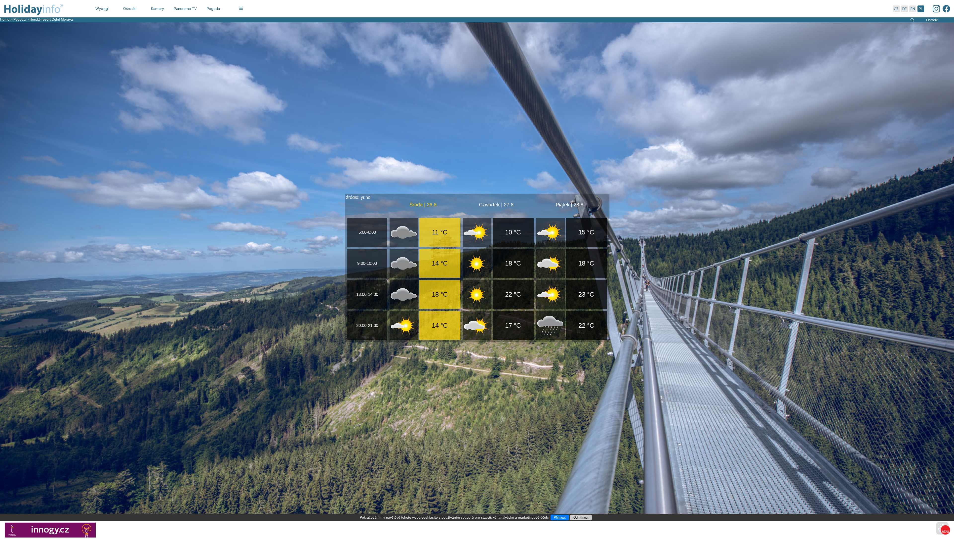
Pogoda (19, 19)
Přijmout (560, 517)
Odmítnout (581, 517)
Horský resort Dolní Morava (51, 19)
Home (4, 19)
